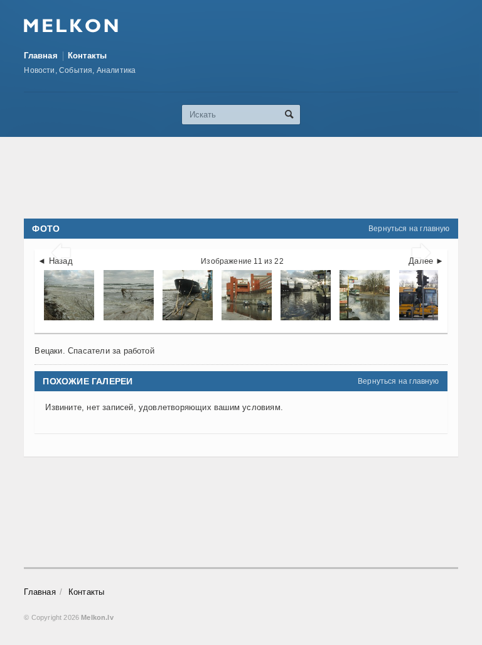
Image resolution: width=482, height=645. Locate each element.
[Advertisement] (252, 177)
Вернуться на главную (409, 228)
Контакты (87, 55)
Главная (40, 55)
